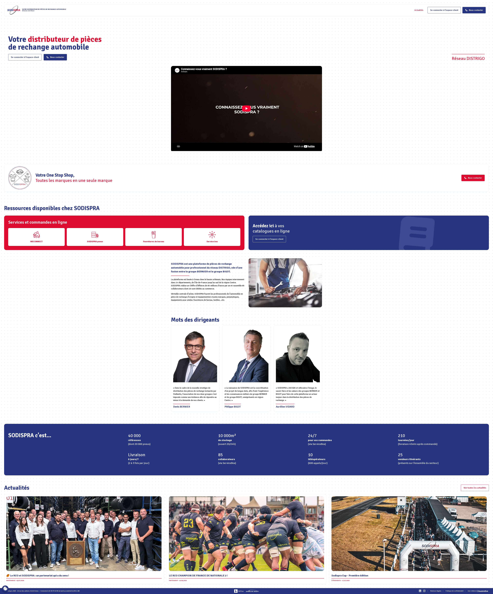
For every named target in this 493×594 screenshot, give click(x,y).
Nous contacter (57, 57)
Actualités (418, 10)
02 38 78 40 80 (53, 591)
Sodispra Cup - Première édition (349, 575)
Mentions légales (435, 591)
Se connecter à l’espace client (444, 10)
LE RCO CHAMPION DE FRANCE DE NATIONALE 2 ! (198, 575)
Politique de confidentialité (454, 591)
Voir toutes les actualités (475, 488)
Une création (472, 591)
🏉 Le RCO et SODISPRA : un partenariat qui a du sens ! (37, 575)
